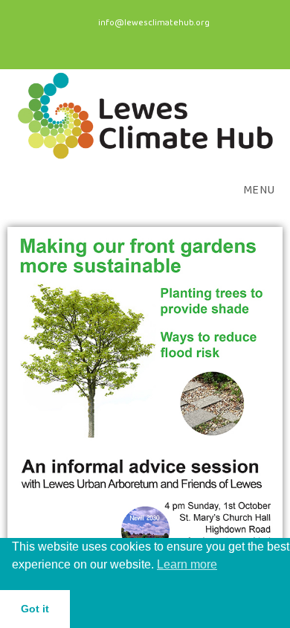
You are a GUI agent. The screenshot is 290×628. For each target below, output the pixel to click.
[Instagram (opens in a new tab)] (150, 40)
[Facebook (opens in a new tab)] (121, 40)
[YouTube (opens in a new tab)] (174, 40)
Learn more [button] (187, 564)
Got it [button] (35, 609)
